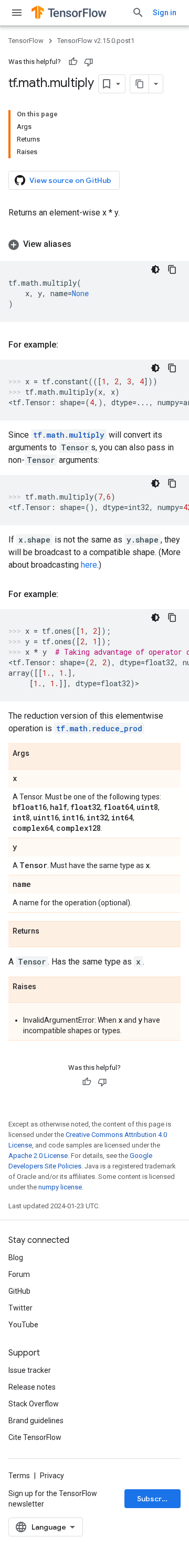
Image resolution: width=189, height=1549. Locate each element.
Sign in (164, 12)
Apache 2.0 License (38, 1156)
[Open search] (138, 12)
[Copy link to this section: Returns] (49, 931)
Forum (19, 1274)
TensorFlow (26, 41)
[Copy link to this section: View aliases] (81, 244)
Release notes (32, 1387)
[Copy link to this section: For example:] (68, 345)
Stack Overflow (33, 1404)
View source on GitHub (70, 180)
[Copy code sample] (172, 269)
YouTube (23, 1324)
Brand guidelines (36, 1420)
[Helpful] (73, 62)
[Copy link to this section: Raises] (46, 987)
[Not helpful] (89, 62)
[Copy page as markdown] (139, 84)
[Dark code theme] (155, 269)
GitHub (19, 1291)
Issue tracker (29, 1370)
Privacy (52, 1475)
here (89, 565)
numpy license (60, 1187)
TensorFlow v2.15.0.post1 (95, 41)
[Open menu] (16, 12)
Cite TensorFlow (34, 1437)
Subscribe (155, 1498)
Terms (19, 1475)
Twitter (20, 1308)
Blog (15, 1257)
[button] (94, 244)
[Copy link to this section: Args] (39, 754)
